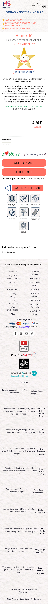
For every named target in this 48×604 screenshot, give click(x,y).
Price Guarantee (13, 302)
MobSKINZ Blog (35, 313)
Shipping (35, 289)
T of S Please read (12, 288)
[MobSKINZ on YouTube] (26, 334)
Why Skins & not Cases (12, 277)
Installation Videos (34, 284)
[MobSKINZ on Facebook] (15, 334)
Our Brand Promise (35, 273)
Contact (12, 282)
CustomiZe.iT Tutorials (35, 306)
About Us (12, 271)
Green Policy (34, 278)
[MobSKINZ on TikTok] (32, 334)
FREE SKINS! (34, 300)
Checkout (24, 172)
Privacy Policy (12, 295)
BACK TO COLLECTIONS (27, 188)
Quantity (6, 140)
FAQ (13, 314)
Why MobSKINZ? (12, 309)
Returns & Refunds (34, 295)
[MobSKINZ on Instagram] (21, 334)
